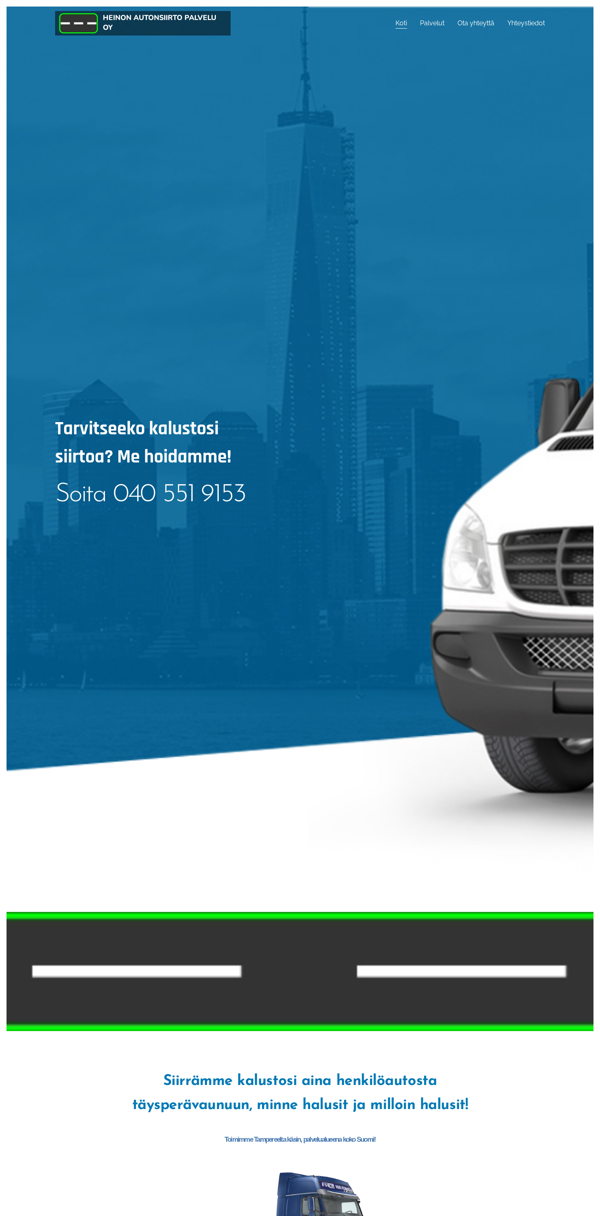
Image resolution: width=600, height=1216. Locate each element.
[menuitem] (403, 23)
